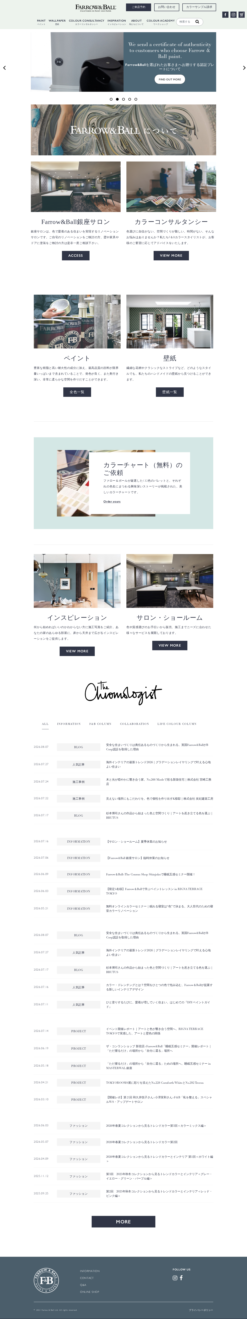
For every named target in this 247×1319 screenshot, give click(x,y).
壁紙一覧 (169, 392)
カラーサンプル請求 (199, 7)
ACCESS (75, 255)
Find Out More (170, 79)
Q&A (83, 1285)
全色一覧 (77, 392)
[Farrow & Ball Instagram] (176, 1279)
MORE (123, 1222)
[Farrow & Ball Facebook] (182, 1279)
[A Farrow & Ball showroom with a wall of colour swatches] (169, 581)
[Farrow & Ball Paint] (77, 321)
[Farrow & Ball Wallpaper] (169, 321)
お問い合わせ (166, 7)
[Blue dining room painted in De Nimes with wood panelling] (77, 581)
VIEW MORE (171, 255)
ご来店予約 (138, 7)
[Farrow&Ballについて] (123, 130)
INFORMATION (90, 1271)
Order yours (112, 501)
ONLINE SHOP (89, 1292)
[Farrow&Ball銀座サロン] (76, 186)
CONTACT (87, 1278)
